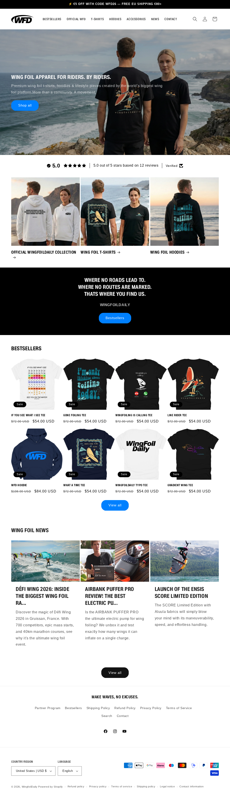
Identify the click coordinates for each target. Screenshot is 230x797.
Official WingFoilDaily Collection (43, 252)
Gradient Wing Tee (180, 485)
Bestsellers (115, 318)
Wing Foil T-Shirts (98, 252)
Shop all (25, 105)
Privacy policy (98, 786)
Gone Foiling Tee (74, 415)
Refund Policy (125, 708)
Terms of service (121, 786)
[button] (195, 19)
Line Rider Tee (177, 415)
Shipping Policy (98, 708)
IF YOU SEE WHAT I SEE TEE (28, 415)
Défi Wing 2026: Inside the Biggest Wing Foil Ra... (42, 596)
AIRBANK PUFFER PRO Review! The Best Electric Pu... (109, 596)
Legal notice (167, 786)
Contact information (191, 786)
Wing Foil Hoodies (167, 252)
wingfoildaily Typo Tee (131, 485)
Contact (123, 716)
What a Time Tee (74, 485)
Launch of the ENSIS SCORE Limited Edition (181, 592)
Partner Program (48, 708)
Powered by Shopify (50, 786)
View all (115, 505)
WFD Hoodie (19, 485)
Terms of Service (179, 708)
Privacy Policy (150, 708)
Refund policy (76, 786)
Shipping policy (146, 786)
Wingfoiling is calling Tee (134, 415)
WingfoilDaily (30, 786)
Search (106, 716)
